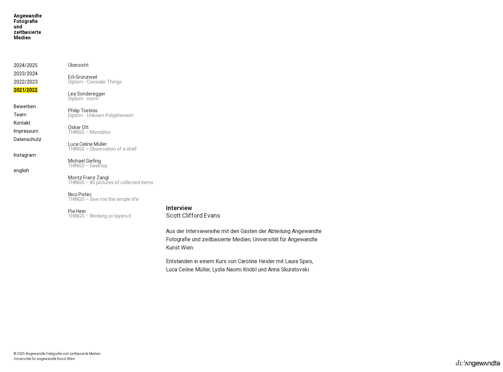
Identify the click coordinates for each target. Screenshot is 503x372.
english (21, 170)
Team (20, 114)
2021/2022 (25, 90)
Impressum (26, 131)
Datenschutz (27, 139)
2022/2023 (26, 82)
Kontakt (22, 123)
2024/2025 (26, 65)
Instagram (25, 155)
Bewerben (25, 106)
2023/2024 (26, 73)
